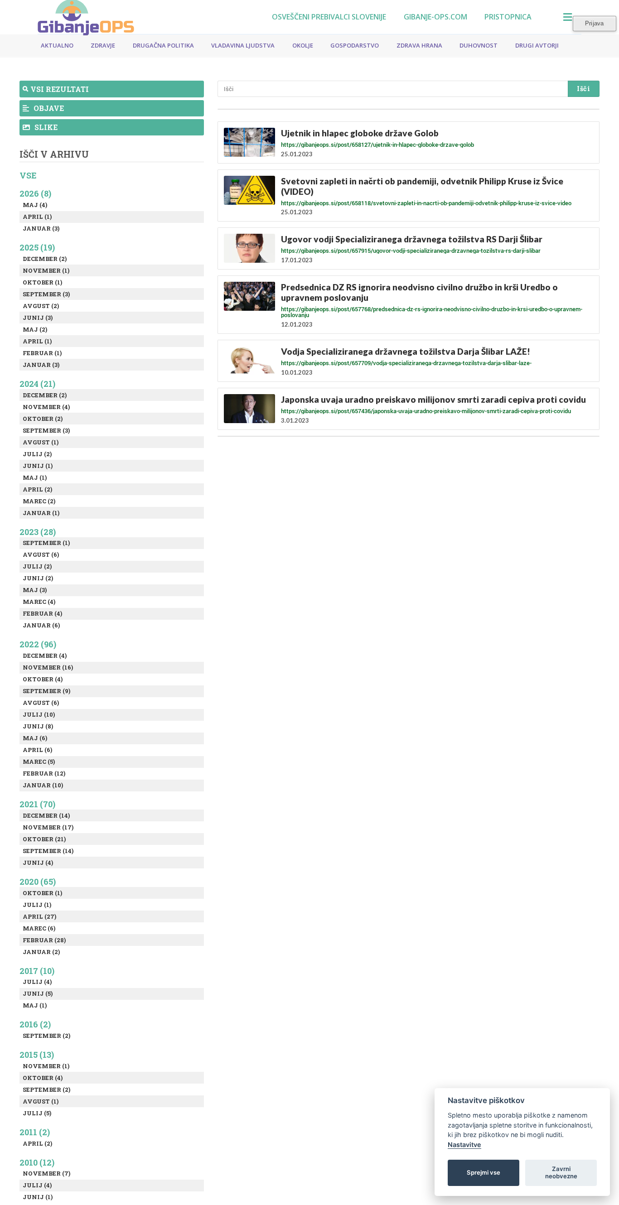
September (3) (46, 294)
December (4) (45, 655)
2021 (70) (37, 804)
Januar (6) (41, 625)
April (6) (37, 750)
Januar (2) (41, 952)
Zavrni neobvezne (561, 1172)
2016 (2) (35, 1024)
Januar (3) (41, 228)
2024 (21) (37, 383)
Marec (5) (39, 761)
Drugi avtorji (537, 45)
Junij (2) (38, 578)
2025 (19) (37, 247)
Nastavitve (464, 1144)
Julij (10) (39, 714)
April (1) (37, 216)
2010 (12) (36, 1162)
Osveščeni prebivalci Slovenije (329, 17)
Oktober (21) (44, 839)
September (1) (46, 543)
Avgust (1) (40, 442)
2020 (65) (37, 881)
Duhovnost (478, 45)
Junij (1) (38, 466)
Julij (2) (37, 454)
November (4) (46, 407)
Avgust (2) (41, 306)
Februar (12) (44, 773)
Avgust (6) (41, 554)
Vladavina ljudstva (243, 45)
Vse (28, 175)
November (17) (48, 827)
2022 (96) (37, 644)
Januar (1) (41, 513)
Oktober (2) (43, 419)
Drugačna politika (163, 45)
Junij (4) (38, 862)
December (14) (46, 815)
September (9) (46, 691)
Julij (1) (37, 905)
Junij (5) (38, 993)
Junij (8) (38, 726)
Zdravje (103, 45)
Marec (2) (39, 501)
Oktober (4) (43, 679)
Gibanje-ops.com (435, 17)
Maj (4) (35, 205)
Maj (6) (35, 738)
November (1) (46, 270)
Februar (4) (42, 613)
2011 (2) (34, 1132)
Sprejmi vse (483, 1172)
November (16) (48, 667)
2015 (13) (36, 1054)
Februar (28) (44, 940)
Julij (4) (37, 982)
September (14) (48, 851)
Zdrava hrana (419, 45)
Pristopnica (508, 17)
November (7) (46, 1173)
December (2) (45, 259)
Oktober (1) (42, 282)
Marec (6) (39, 928)
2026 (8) (35, 193)
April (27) (39, 916)
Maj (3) (35, 590)
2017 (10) (36, 970)
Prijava (594, 23)
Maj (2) (35, 329)
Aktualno (57, 45)
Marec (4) (39, 602)
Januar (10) (43, 785)
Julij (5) (37, 1113)
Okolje (302, 45)
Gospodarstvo (354, 45)
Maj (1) (35, 477)
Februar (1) (42, 353)
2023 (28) (37, 531)
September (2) (46, 1035)
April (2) (37, 489)
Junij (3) (38, 317)
